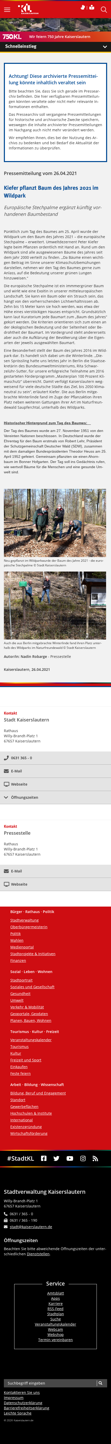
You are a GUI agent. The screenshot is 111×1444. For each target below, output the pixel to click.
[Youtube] (70, 1158)
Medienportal (22, 947)
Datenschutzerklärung (23, 1402)
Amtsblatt (55, 1293)
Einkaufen (19, 1066)
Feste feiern (20, 1073)
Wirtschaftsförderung (28, 1133)
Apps (55, 1298)
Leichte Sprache (17, 1413)
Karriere (56, 1303)
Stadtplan (55, 1313)
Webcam (55, 1329)
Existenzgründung (26, 1126)
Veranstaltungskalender (31, 1039)
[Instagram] (83, 1158)
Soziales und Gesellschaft (32, 986)
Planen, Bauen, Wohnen (30, 1020)
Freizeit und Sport (25, 1060)
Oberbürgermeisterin (28, 926)
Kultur (15, 1053)
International (21, 1120)
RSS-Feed (55, 1308)
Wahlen (16, 940)
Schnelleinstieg (20, 46)
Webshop (55, 1334)
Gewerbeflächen (24, 1106)
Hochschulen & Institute (31, 1113)
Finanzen (18, 960)
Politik (15, 933)
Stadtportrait (21, 980)
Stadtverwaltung (24, 920)
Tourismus (19, 1046)
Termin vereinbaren (55, 1339)
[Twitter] (56, 1158)
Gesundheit (20, 993)
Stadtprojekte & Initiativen (33, 953)
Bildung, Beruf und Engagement (38, 1093)
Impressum (13, 1397)
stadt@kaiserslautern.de (31, 1226)
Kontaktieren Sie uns (22, 1392)
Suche (55, 1319)
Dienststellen (38, 1253)
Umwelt (16, 1000)
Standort (17, 1099)
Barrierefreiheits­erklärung (26, 1407)
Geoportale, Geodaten (29, 1013)
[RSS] (95, 1158)
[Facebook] (44, 1158)
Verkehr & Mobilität (27, 1007)
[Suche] (100, 1383)
